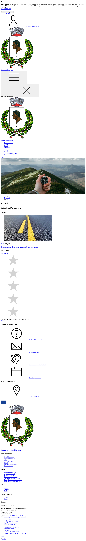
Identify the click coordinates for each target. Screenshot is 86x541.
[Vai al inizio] (1, 399)
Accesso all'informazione (10, 153)
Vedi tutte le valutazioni (7, 321)
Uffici (5, 460)
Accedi (2, 157)
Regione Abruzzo (5, 13)
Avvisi (5, 491)
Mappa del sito (4, 536)
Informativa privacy (9, 528)
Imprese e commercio (9, 474)
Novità (2, 244)
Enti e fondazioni (8, 461)
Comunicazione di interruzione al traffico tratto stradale (20, 247)
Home (5, 196)
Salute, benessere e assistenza (12, 481)
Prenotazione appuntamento (11, 521)
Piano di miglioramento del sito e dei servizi (15, 533)
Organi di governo (9, 457)
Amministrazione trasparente (11, 527)
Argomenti (7, 198)
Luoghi (6, 497)
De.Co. (6, 150)
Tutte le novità (4, 253)
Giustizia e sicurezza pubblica (12, 478)
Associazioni (7, 151)
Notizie (6, 488)
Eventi (5, 499)
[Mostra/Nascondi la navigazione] (14, 77)
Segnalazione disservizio (10, 523)
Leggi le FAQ (7, 520)
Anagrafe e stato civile (10, 472)
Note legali (7, 530)
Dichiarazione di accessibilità (11, 531)
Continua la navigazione (7, 12)
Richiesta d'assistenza (9, 524)
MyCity (4, 539)
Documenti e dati (8, 466)
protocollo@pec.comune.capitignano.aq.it (15, 517)
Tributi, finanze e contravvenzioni (13, 480)
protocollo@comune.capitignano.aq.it (14, 515)
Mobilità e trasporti (9, 475)
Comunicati (7, 489)
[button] (8, 143)
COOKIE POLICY (6, 9)
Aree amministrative (9, 458)
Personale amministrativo (10, 464)
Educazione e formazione (10, 477)
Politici (6, 463)
